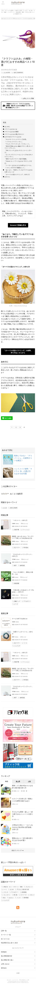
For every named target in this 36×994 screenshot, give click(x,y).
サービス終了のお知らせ (19, 618)
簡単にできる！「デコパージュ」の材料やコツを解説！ (23, 458)
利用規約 (4, 952)
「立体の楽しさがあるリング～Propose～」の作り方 (23, 591)
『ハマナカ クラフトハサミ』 (13, 141)
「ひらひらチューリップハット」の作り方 (22, 555)
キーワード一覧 (6, 935)
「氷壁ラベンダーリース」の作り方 (22, 633)
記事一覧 (4, 931)
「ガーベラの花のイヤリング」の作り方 (17, 174)
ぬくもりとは (5, 939)
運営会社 (4, 968)
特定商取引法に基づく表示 (9, 943)
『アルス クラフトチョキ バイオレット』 (17, 144)
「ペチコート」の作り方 (19, 520)
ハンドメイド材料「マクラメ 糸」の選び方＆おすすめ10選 (23, 471)
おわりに (7, 177)
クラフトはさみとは (10, 129)
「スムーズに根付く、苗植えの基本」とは (22, 573)
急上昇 (18, 781)
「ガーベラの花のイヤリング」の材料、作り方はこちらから (18, 351)
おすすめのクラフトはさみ (12, 137)
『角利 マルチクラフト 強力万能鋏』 (16, 159)
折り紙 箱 (24, 791)
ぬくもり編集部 (16, 494)
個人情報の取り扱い (7, 960)
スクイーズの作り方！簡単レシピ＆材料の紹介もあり (22, 800)
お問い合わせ (5, 964)
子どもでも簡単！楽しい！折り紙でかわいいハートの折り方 (22, 814)
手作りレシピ (24, 523)
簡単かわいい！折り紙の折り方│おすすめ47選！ (22, 839)
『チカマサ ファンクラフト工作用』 (15, 139)
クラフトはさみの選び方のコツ (14, 134)
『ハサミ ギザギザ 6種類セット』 (15, 167)
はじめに (7, 126)
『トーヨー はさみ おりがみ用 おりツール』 (18, 165)
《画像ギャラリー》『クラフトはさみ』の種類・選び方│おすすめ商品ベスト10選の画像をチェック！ (18, 105)
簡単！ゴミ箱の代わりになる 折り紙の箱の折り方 (22, 787)
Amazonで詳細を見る (18, 225)
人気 (29, 781)
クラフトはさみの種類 (11, 131)
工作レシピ (23, 637)
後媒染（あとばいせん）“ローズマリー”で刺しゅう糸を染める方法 (23, 537)
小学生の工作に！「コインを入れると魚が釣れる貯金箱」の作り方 (22, 827)
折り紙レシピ (15, 791)
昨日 (6, 781)
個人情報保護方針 (6, 956)
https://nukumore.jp (20, 306)
